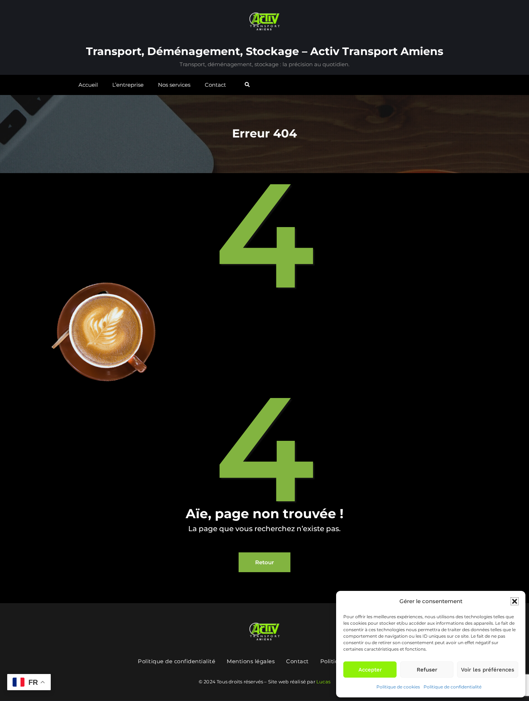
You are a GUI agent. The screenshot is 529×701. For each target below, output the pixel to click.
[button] (514, 601)
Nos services (174, 84)
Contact (215, 84)
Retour (264, 562)
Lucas (323, 681)
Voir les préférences (487, 669)
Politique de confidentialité (452, 686)
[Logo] (264, 630)
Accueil (88, 84)
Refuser (427, 669)
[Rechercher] (248, 84)
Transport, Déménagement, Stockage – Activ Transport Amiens (264, 51)
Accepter (370, 669)
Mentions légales (251, 661)
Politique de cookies (398, 686)
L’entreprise (128, 84)
